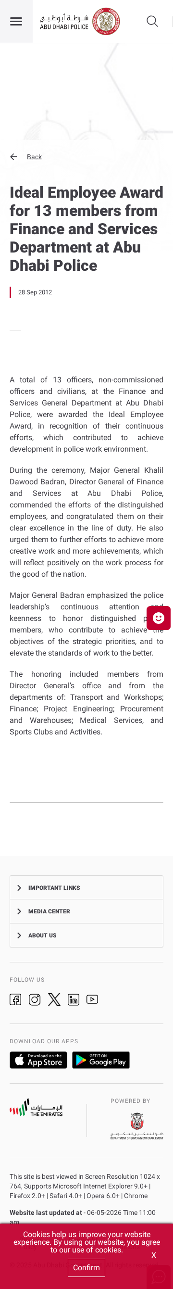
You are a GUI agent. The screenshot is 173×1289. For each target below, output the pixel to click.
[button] (86, 157)
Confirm (86, 1267)
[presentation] (12, 330)
